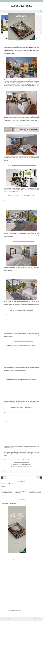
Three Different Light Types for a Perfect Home (24, 310)
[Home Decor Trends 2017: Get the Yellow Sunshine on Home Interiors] (3, 477)
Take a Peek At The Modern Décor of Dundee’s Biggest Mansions (6, 492)
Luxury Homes (35, 471)
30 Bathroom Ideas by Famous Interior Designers (23, 341)
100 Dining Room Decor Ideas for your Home (23, 407)
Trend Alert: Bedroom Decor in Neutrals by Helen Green (24, 241)
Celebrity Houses (17, 471)
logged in (7, 503)
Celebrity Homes (10, 471)
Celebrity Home (4, 471)
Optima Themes (10, 618)
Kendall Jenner (29, 471)
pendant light (35, 368)
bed (12, 236)
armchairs (15, 189)
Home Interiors (23, 471)
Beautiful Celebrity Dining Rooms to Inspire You (21, 464)
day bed (35, 267)
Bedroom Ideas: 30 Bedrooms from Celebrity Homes (21, 466)
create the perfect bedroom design (21, 304)
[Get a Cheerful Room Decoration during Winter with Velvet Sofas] (39, 477)
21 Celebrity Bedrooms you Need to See (21, 462)
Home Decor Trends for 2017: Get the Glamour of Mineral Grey (24, 165)
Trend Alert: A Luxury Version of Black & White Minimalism (24, 195)
